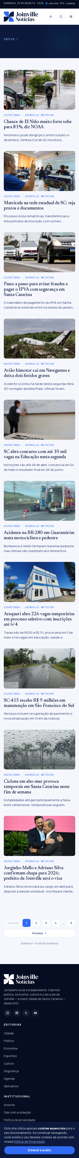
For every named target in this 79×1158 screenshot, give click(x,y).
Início (9, 39)
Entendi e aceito (39, 1150)
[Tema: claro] (51, 16)
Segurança (11, 1071)
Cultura (9, 1063)
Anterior (13, 923)
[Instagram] (7, 1013)
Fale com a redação (17, 1112)
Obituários (11, 1086)
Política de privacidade (19, 1120)
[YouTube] (35, 1013)
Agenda (9, 1079)
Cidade (9, 1033)
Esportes (10, 1056)
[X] (26, 1013)
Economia (10, 1048)
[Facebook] (17, 1013)
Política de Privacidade (29, 1142)
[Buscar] (61, 16)
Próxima (37, 933)
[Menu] (71, 16)
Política (9, 1041)
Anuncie (9, 1105)
